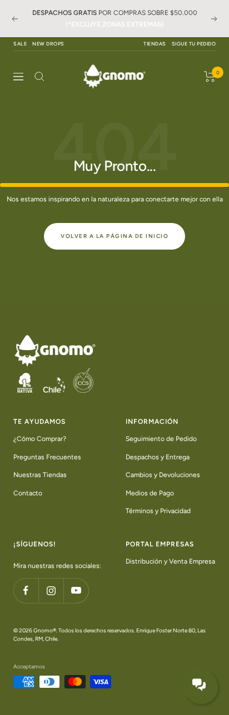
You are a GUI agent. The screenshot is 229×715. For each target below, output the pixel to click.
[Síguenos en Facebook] (25, 590)
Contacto (27, 492)
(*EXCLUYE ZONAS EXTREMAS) (114, 24)
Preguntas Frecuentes (47, 456)
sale (20, 43)
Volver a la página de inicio (114, 236)
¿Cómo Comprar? (39, 439)
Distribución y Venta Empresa (170, 561)
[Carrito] (210, 76)
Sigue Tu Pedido (194, 43)
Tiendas (154, 43)
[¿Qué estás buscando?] (39, 77)
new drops (48, 43)
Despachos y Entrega (158, 456)
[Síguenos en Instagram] (50, 590)
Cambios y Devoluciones (163, 475)
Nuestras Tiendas (40, 475)
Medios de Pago (150, 492)
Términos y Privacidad (158, 511)
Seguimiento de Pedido (161, 439)
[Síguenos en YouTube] (75, 590)
